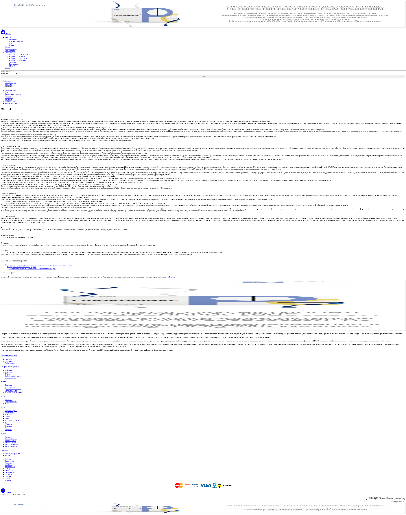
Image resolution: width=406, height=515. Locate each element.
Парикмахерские (11, 411)
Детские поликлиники (13, 389)
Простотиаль (9, 461)
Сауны (7, 416)
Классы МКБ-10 (11, 103)
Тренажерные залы (12, 420)
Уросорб (8, 459)
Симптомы (9, 98)
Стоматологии (10, 361)
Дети (11, 43)
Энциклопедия (10, 53)
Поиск (203, 76)
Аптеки (8, 47)
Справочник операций (17, 60)
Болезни (8, 92)
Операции (8, 96)
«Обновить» (171, 277)
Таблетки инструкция (13, 376)
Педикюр (8, 426)
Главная (8, 81)
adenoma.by (9, 470)
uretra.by (8, 476)
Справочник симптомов (18, 58)
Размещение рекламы (13, 454)
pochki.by (8, 474)
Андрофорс (9, 463)
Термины (12, 62)
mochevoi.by (9, 472)
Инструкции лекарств (13, 94)
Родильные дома (11, 391)
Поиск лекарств (10, 49)
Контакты (4, 450)
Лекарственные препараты (10, 367)
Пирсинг (8, 430)
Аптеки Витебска (11, 444)
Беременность (14, 64)
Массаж (8, 414)
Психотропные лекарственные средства (21, 267)
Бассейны (8, 400)
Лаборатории (10, 363)
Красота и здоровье (16, 41)
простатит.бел (10, 467)
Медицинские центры (9, 356)
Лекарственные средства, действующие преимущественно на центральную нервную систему (39, 265)
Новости (8, 37)
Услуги (3, 396)
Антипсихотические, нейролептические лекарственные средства (32, 269)
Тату (6, 428)
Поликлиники (10, 387)
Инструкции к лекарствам (18, 54)
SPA (6, 403)
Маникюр (8, 424)
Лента (11, 45)
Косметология (10, 413)
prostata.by (8, 480)
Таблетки (8, 372)
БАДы (7, 374)
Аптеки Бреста (10, 443)
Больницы (8, 385)
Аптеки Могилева (11, 446)
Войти (7, 68)
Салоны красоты (11, 402)
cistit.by (7, 469)
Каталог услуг (10, 51)
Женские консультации (13, 393)
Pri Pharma (8, 465)
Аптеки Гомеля (10, 441)
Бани (7, 418)
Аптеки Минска (11, 439)
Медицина (13, 39)
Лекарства (8, 85)
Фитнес (8, 422)
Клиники (4, 381)
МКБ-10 (12, 66)
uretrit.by (8, 478)
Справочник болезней (17, 56)
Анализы (8, 359)
